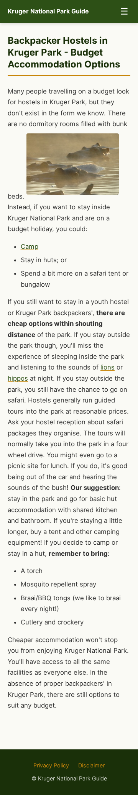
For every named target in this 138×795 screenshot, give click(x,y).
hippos (18, 378)
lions (107, 367)
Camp (29, 246)
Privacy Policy (51, 765)
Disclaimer (91, 765)
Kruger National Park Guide (48, 11)
